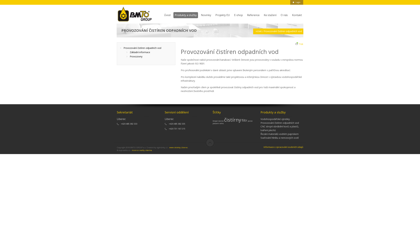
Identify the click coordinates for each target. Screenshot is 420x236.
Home (259, 31)
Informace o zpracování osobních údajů (283, 147)
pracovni (216, 123)
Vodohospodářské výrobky (275, 119)
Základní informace (140, 52)
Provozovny (136, 56)
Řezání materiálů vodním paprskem (280, 134)
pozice (250, 121)
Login (298, 2)
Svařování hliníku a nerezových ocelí (280, 137)
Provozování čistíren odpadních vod (142, 47)
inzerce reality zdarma (142, 150)
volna (222, 123)
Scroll (210, 143)
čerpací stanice (218, 121)
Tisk (301, 44)
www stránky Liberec (178, 147)
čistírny (232, 119)
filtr (244, 120)
